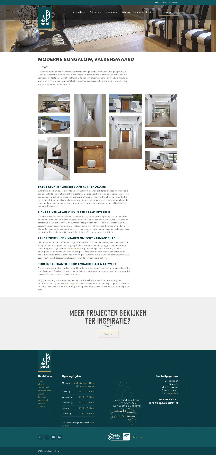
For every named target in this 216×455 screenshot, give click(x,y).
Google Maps (172, 393)
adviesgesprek (73, 284)
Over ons (42, 397)
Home (41, 381)
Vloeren (41, 384)
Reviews (41, 403)
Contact (41, 406)
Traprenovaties (44, 391)
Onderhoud (43, 387)
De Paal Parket (74, 249)
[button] (108, 334)
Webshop (42, 394)
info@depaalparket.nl (163, 403)
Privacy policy (139, 437)
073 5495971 (168, 400)
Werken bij (43, 400)
